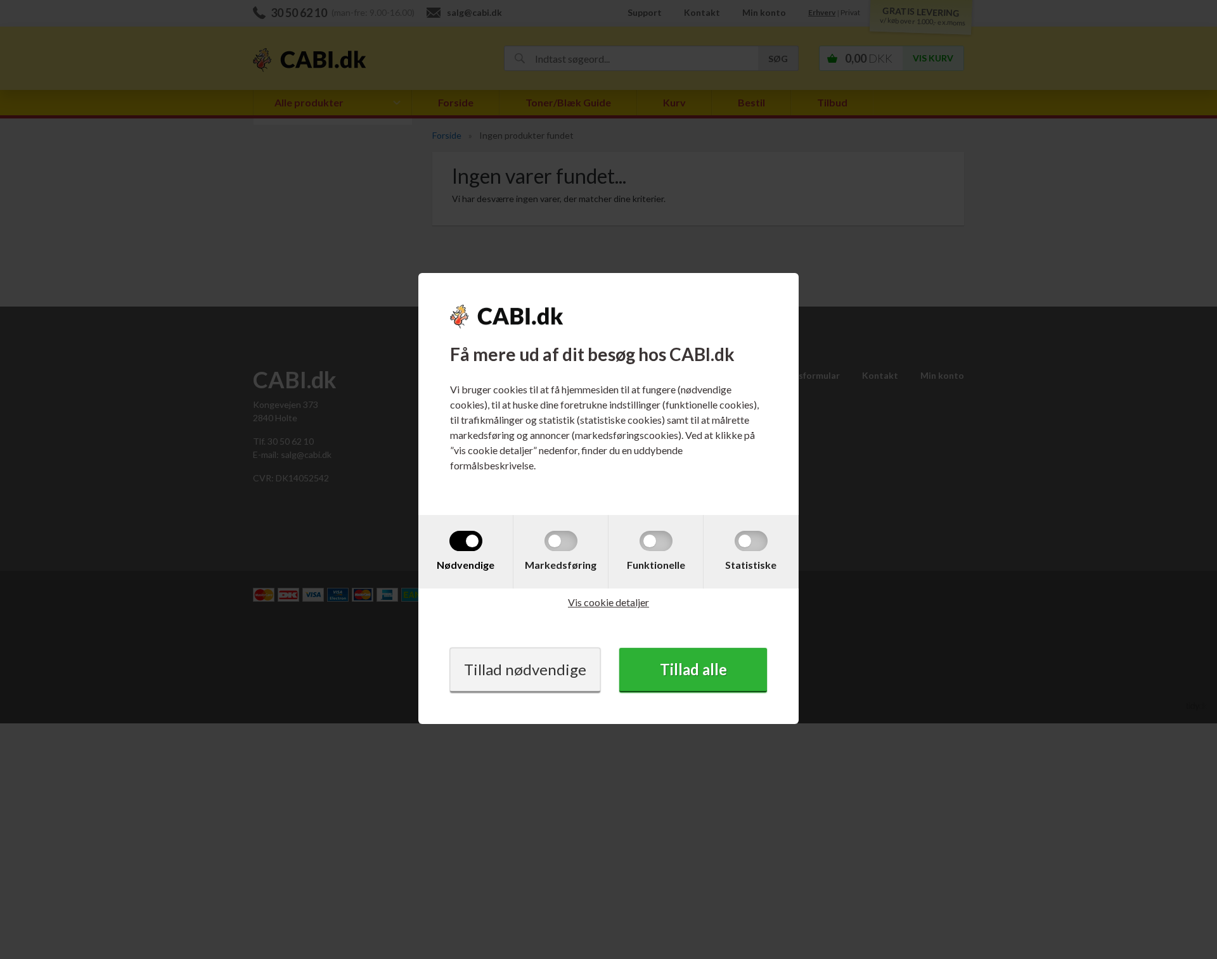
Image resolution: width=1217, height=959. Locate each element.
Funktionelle (656, 565)
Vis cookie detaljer (608, 602)
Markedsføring (560, 565)
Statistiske (750, 565)
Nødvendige (465, 565)
